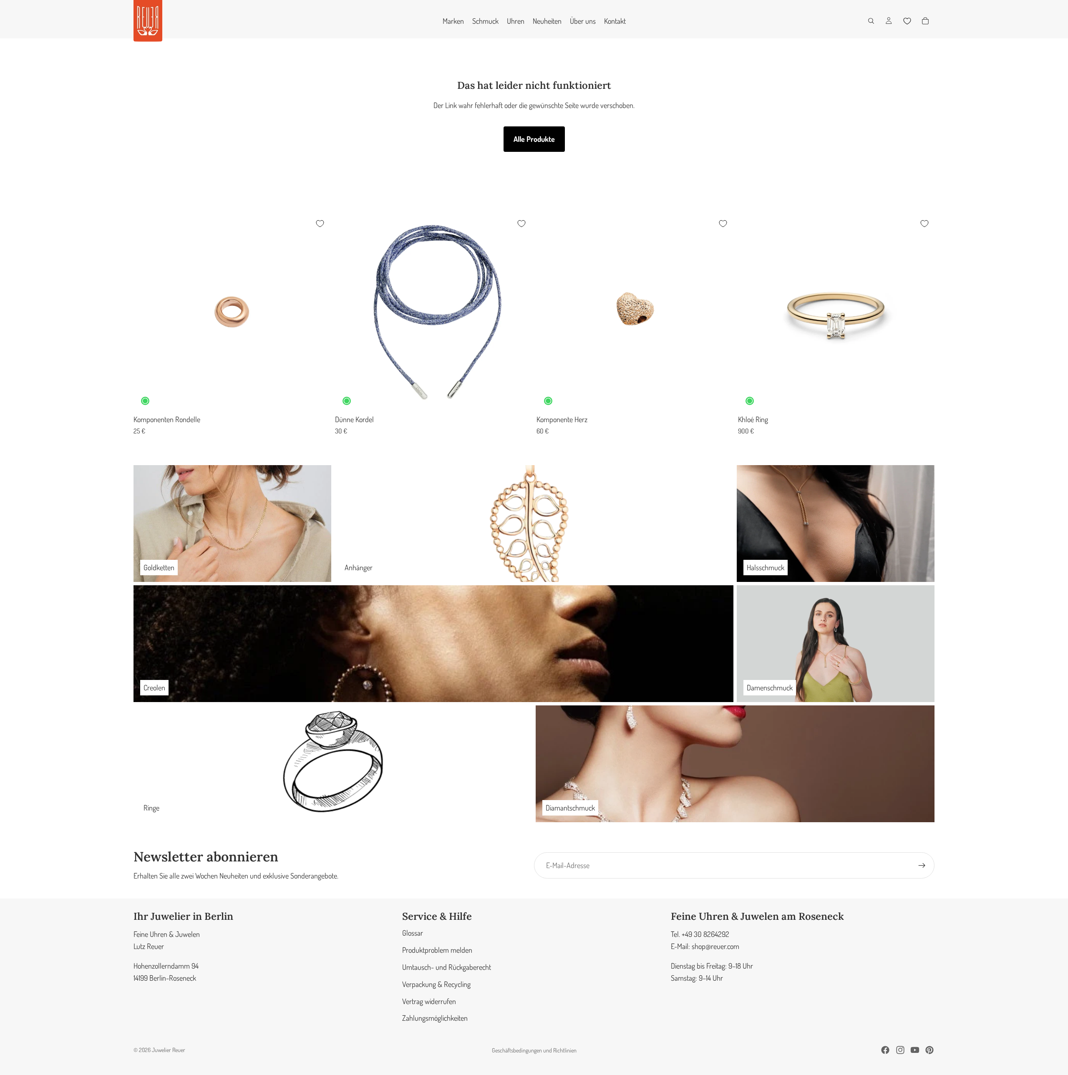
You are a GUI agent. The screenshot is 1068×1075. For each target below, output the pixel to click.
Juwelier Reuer (168, 1049)
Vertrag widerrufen (429, 1001)
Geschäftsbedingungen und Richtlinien (534, 1050)
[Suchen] (871, 21)
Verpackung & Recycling (436, 984)
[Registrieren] (922, 865)
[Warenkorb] (925, 21)
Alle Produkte (534, 139)
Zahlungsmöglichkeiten (435, 1018)
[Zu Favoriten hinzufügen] (320, 224)
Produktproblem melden (437, 949)
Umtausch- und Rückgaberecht (446, 967)
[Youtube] (915, 1050)
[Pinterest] (929, 1050)
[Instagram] (900, 1050)
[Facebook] (885, 1050)
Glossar (412, 933)
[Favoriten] (907, 21)
